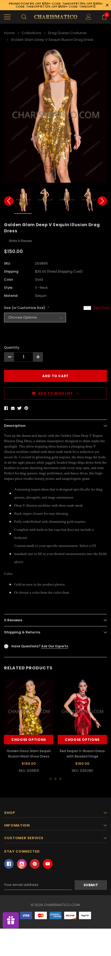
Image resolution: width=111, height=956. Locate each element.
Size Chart (101, 307)
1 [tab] (51, 779)
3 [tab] (60, 779)
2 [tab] (55, 779)
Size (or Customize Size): (25, 307)
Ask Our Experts (54, 646)
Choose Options (28, 739)
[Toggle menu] (7, 17)
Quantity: (12, 347)
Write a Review (20, 241)
